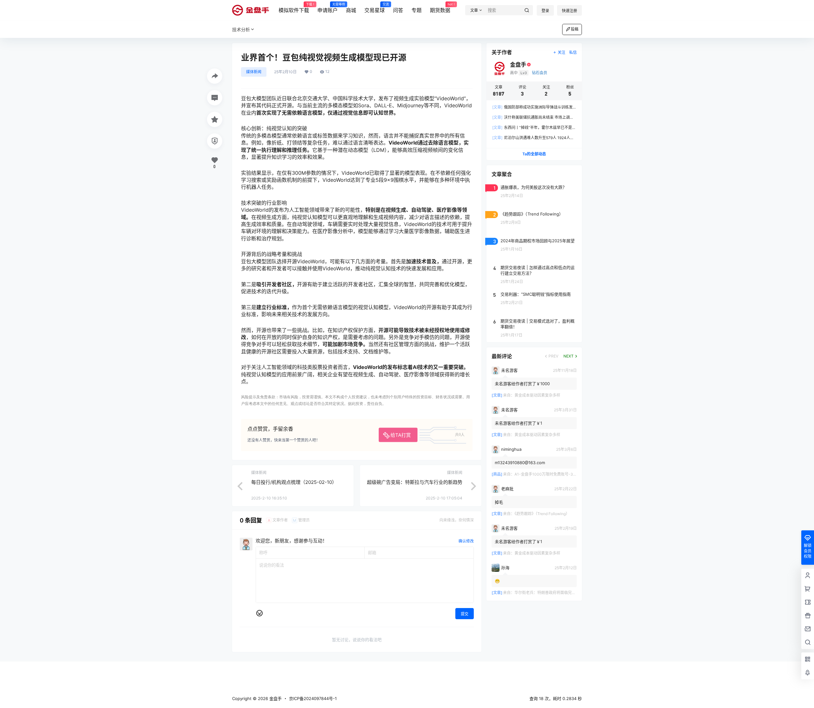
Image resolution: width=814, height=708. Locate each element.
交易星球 (374, 8)
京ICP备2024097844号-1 (313, 698)
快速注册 (569, 10)
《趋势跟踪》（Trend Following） (541, 513)
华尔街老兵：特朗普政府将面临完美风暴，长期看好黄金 (562, 592)
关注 (561, 52)
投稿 (574, 29)
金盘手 (275, 698)
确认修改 (466, 541)
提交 (464, 614)
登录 (545, 10)
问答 (398, 10)
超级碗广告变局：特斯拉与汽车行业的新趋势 (414, 482)
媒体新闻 (253, 71)
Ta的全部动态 (534, 154)
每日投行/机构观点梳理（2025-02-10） (294, 482)
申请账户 (327, 8)
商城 (351, 10)
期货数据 (440, 8)
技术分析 (241, 29)
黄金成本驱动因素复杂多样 (537, 395)
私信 (573, 52)
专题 (416, 10)
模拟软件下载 (294, 8)
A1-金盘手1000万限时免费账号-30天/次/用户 (553, 474)
